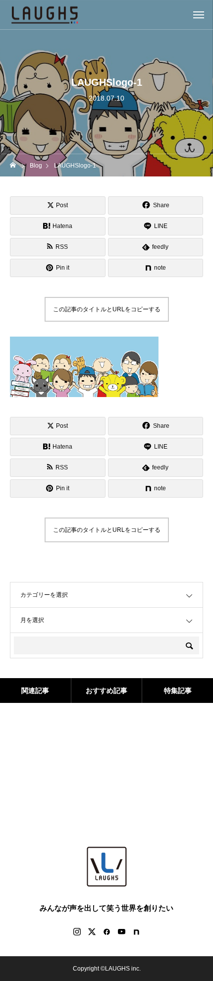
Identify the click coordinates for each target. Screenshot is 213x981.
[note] (136, 931)
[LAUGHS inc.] (44, 14)
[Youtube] (121, 931)
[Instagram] (77, 931)
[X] (92, 931)
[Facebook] (106, 931)
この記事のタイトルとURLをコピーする (106, 309)
